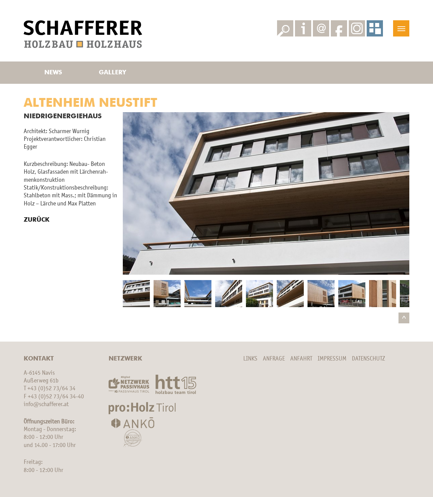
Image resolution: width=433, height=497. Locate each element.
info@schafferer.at (46, 404)
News (53, 73)
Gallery (112, 73)
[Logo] (83, 34)
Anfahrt (301, 359)
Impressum (332, 359)
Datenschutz (368, 359)
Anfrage (274, 359)
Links (250, 359)
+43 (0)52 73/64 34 (51, 389)
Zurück (36, 220)
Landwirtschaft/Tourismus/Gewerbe (112, 8)
